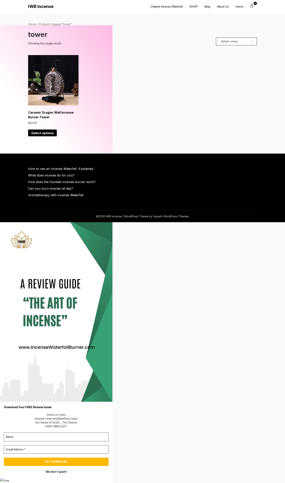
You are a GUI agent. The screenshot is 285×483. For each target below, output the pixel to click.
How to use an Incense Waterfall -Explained (60, 169)
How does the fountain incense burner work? (62, 182)
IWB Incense (41, 6)
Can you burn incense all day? (50, 188)
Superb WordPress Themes (171, 216)
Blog (207, 6)
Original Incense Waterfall (166, 6)
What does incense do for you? (51, 175)
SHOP (193, 6)
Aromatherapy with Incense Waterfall (55, 195)
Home (239, 6)
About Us (223, 6)
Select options (42, 133)
